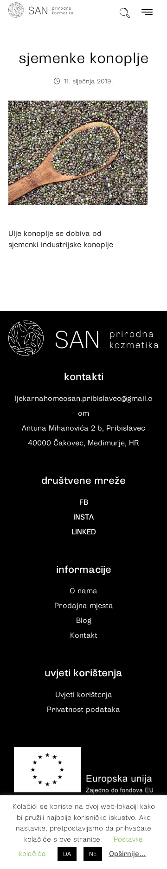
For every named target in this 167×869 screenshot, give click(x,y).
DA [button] (67, 853)
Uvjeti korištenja (83, 695)
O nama (83, 591)
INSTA (83, 517)
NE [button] (92, 853)
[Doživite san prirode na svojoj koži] (40, 10)
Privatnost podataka (83, 709)
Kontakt (83, 635)
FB (83, 502)
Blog (83, 620)
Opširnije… (127, 853)
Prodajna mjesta (83, 606)
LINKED (83, 532)
